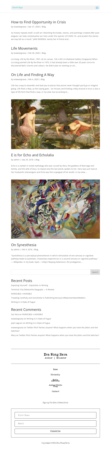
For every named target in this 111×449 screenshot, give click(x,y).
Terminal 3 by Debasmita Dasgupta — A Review (33, 289)
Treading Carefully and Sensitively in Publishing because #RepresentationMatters (48, 297)
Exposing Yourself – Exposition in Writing (29, 285)
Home (55, 369)
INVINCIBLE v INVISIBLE (21, 293)
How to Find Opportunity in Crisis (38, 22)
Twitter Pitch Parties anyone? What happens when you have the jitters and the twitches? (59, 335)
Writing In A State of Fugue (23, 302)
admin (17, 159)
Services (55, 381)
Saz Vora (15, 314)
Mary (13, 335)
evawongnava (20, 26)
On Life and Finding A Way (32, 74)
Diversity (55, 375)
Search (95, 272)
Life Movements (24, 48)
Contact (55, 391)
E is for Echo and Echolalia (32, 155)
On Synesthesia (23, 244)
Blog (44, 26)
